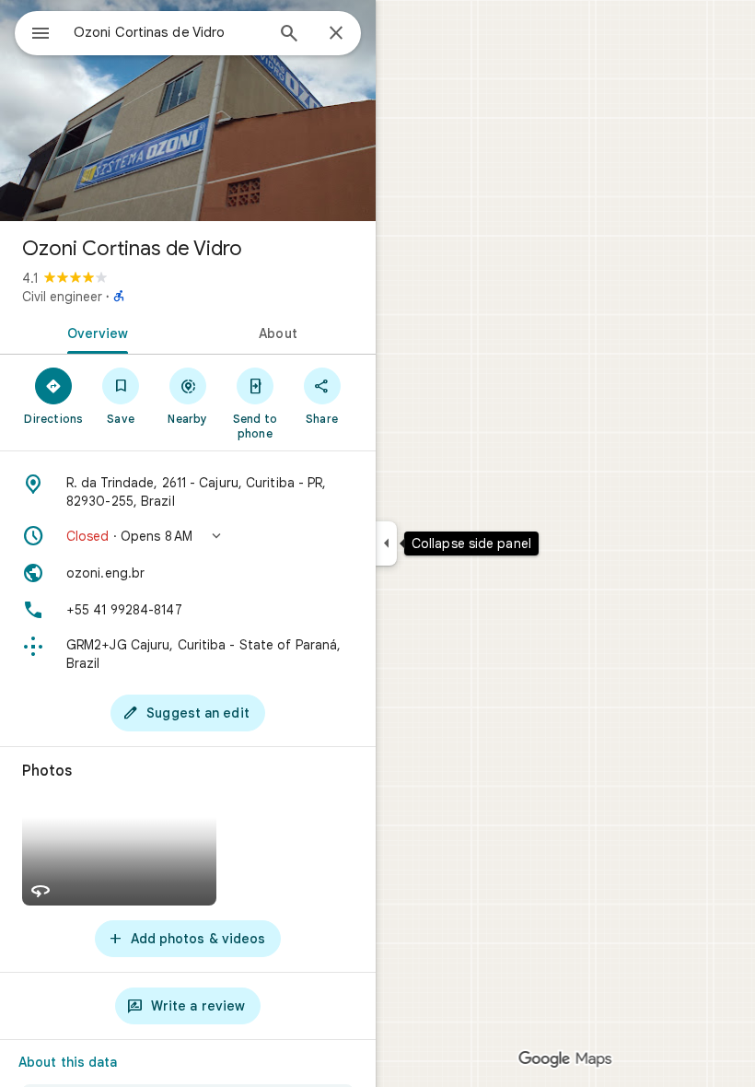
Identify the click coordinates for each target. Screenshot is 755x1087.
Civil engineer (62, 296)
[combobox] (168, 32)
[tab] (94, 332)
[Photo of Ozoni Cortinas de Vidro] (188, 110)
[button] (188, 536)
